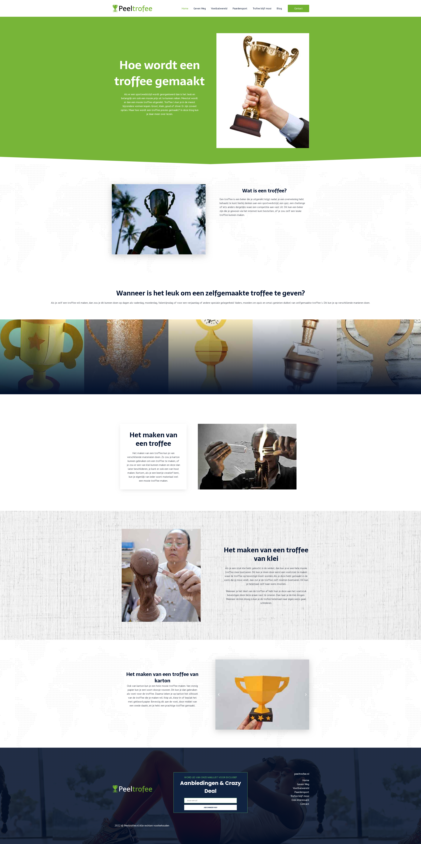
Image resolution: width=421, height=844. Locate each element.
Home (185, 8)
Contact (304, 803)
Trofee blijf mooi (262, 8)
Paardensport (240, 8)
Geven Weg (200, 8)
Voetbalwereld (219, 8)
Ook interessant (300, 799)
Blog (279, 8)
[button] (298, 8)
